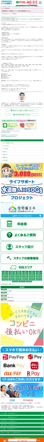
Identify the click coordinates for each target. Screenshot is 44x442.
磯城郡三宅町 (4, 276)
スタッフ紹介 (3, 408)
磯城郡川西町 (39, 274)
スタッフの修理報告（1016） (8, 142)
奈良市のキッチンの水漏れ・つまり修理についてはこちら (22, 110)
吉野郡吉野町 (32, 278)
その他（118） (5, 160)
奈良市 (5, 271)
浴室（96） (5, 151)
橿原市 (32, 271)
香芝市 (25, 273)
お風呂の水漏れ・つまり (28, 405)
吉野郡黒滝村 (11, 279)
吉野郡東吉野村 (29, 281)
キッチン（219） (6, 145)
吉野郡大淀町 (39, 278)
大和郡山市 (18, 271)
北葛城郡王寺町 (11, 278)
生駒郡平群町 (11, 274)
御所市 (11, 273)
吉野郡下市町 (4, 279)
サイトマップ (28, 408)
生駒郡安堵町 (32, 274)
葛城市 (32, 273)
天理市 (25, 271)
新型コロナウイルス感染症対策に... (8, 300)
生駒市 (18, 273)
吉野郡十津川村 (32, 279)
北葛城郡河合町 (25, 278)
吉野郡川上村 (22, 281)
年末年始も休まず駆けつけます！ (7, 297)
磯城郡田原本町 (11, 276)
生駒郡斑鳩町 (25, 274)
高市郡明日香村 (39, 276)
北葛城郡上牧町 (5, 278)
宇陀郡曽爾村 (18, 276)
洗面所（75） (5, 154)
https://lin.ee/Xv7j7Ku (6, 132)
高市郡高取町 (32, 276)
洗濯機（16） (5, 157)
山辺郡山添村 (4, 274)
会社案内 (15, 408)
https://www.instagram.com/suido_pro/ (9, 136)
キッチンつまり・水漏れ (17, 405)
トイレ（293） (5, 148)
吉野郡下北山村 (39, 279)
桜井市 (39, 271)
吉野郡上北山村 (15, 281)
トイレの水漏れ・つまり (6, 405)
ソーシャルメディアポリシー (6, 409)
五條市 (5, 273)
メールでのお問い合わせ (26, 5)
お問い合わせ (21, 408)
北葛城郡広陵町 (18, 278)
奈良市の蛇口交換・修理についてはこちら (22, 114)
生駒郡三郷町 (18, 274)
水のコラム (10, 408)
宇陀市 (39, 273)
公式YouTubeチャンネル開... (6, 290)
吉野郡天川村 (18, 279)
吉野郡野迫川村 (25, 279)
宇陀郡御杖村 (25, 276)
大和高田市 (12, 271)
